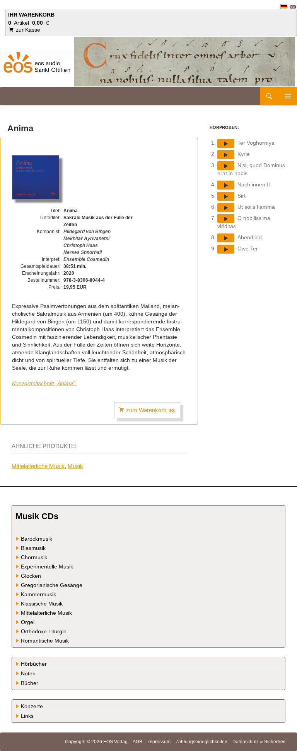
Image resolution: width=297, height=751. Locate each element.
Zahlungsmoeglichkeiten (201, 741)
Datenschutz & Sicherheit (258, 741)
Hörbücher (34, 664)
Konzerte (32, 706)
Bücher (29, 683)
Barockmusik (36, 539)
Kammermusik (38, 594)
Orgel (27, 622)
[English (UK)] (292, 6)
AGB (137, 741)
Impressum (159, 741)
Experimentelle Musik (47, 566)
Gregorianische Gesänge (51, 585)
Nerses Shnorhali (82, 252)
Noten (28, 673)
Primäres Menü (287, 96)
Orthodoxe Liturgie (44, 631)
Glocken (31, 576)
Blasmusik (33, 548)
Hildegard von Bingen (87, 231)
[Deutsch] (284, 6)
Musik (75, 466)
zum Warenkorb (146, 410)
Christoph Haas (80, 245)
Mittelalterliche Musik (38, 466)
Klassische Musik (42, 603)
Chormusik (34, 557)
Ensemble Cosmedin (86, 259)
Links (27, 716)
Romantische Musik (45, 641)
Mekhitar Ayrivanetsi (86, 238)
